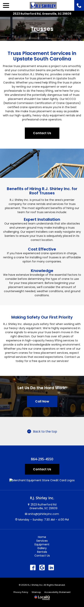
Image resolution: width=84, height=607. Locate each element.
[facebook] (33, 567)
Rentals (42, 552)
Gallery (42, 548)
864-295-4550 (42, 459)
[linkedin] (51, 567)
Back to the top (45, 431)
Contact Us (42, 133)
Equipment (42, 544)
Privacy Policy (20, 592)
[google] (42, 567)
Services (42, 541)
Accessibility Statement (57, 592)
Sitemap (36, 592)
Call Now (42, 401)
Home (42, 537)
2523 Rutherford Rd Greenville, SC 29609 (43, 506)
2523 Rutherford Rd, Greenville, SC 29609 (42, 14)
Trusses (42, 29)
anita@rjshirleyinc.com (43, 514)
